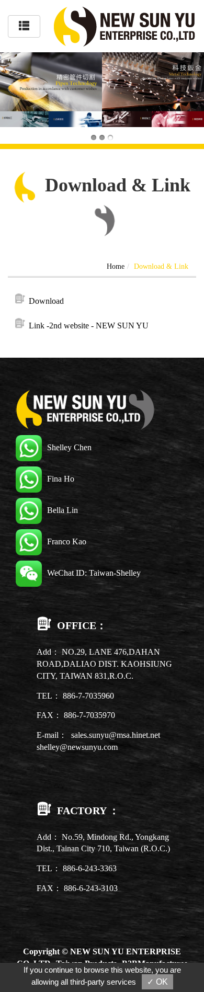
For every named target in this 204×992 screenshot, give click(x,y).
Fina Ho (60, 478)
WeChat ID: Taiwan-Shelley (94, 572)
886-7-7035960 (88, 695)
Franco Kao (66, 541)
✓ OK (157, 981)
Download (46, 301)
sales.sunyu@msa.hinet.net (115, 735)
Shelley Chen (69, 447)
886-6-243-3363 (90, 868)
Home (115, 266)
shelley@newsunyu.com (77, 747)
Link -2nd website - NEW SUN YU (89, 325)
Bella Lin (62, 510)
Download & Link (161, 266)
